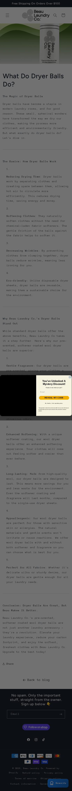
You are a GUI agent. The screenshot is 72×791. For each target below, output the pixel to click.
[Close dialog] (70, 377)
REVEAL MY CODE (54, 398)
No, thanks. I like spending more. (54, 403)
